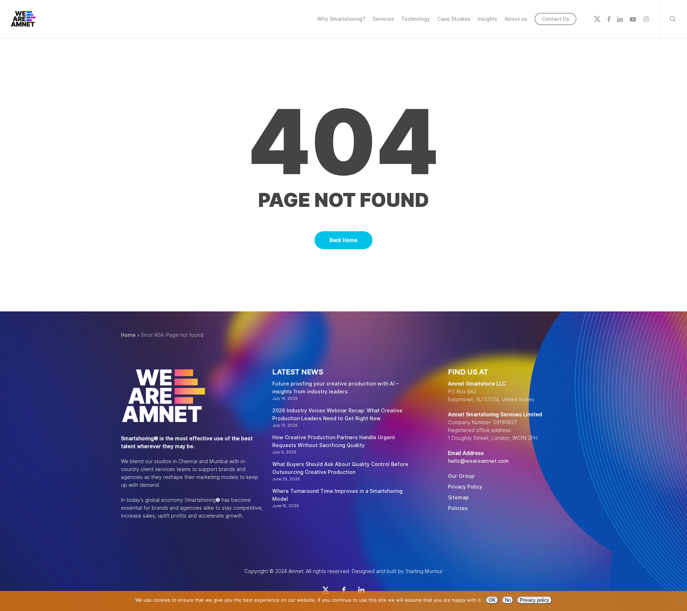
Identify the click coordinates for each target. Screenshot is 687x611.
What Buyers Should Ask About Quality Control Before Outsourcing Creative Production (340, 468)
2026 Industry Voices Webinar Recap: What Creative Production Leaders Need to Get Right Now (337, 414)
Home (128, 335)
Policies (458, 508)
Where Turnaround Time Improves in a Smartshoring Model (337, 495)
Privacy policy (534, 600)
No (508, 600)
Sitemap (458, 497)
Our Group (461, 476)
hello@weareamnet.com (478, 461)
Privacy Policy (465, 487)
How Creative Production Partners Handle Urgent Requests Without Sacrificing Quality (333, 441)
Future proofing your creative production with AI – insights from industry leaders (335, 387)
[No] (678, 601)
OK (492, 600)
